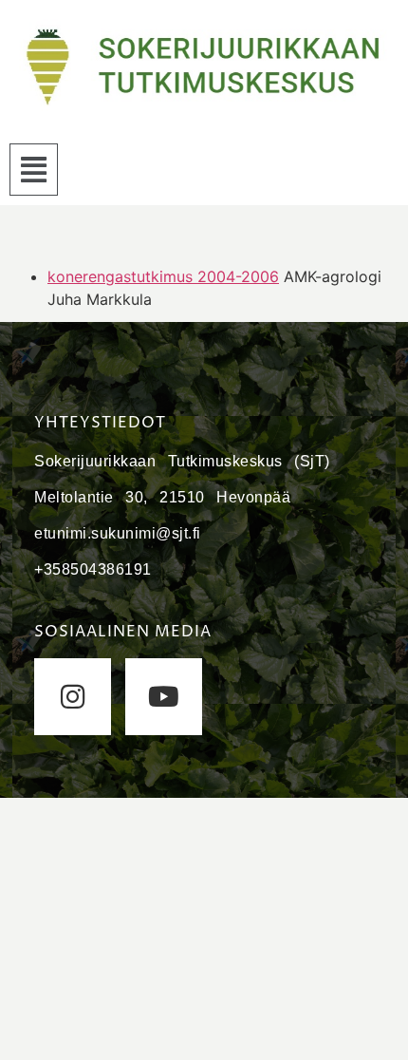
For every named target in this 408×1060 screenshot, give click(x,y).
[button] (33, 169)
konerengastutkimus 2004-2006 (163, 276)
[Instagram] (72, 696)
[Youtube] (163, 696)
